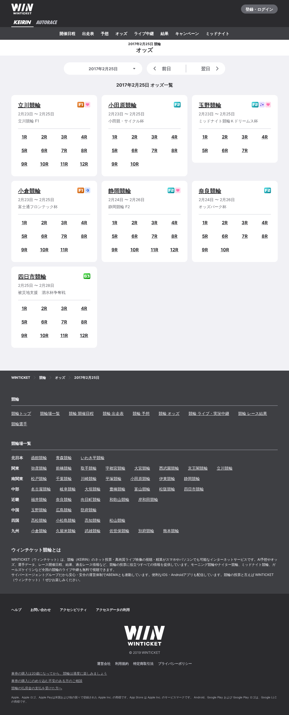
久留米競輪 (66, 530)
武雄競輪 (92, 530)
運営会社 (104, 663)
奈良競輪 (210, 191)
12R (84, 164)
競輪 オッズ (169, 413)
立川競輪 (29, 105)
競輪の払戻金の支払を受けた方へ (36, 688)
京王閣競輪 (198, 468)
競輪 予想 (141, 413)
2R (44, 137)
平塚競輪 (113, 478)
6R (44, 150)
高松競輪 (39, 520)
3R (64, 137)
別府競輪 (146, 530)
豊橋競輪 (117, 489)
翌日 (205, 68)
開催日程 (67, 33)
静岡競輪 (119, 191)
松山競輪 (117, 520)
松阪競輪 (167, 489)
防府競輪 (89, 509)
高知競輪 (92, 520)
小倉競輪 (29, 191)
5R (24, 150)
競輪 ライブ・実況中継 (209, 413)
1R (24, 137)
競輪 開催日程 (81, 413)
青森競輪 (64, 457)
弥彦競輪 (39, 468)
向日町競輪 (90, 499)
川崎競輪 (89, 478)
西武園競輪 (169, 468)
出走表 (88, 33)
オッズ (121, 33)
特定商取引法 (143, 663)
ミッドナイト (217, 33)
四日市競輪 (32, 276)
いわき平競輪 (92, 457)
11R (64, 164)
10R (44, 164)
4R (84, 137)
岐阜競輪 (68, 489)
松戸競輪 (39, 478)
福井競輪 (39, 499)
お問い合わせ (40, 610)
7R (64, 150)
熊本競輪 (171, 530)
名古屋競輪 (41, 489)
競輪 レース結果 (252, 413)
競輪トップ (21, 413)
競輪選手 (19, 423)
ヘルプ (16, 610)
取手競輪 (89, 468)
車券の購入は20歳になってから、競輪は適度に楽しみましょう (59, 673)
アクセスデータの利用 (113, 610)
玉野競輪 (210, 105)
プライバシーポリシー (175, 663)
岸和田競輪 (148, 499)
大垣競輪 (92, 489)
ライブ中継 (144, 33)
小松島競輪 (66, 520)
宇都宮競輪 (115, 468)
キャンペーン (187, 33)
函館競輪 (39, 457)
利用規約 (122, 663)
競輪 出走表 (113, 413)
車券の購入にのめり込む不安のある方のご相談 (46, 681)
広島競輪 (64, 509)
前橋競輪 (64, 468)
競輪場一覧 (50, 413)
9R (24, 164)
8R (84, 150)
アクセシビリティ (73, 610)
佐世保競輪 (119, 530)
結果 (164, 33)
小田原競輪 (122, 105)
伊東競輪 (167, 478)
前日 (166, 68)
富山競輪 (142, 489)
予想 (105, 33)
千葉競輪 (64, 478)
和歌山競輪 (119, 499)
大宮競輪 (142, 468)
